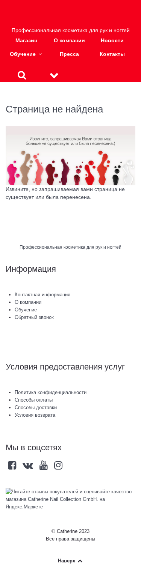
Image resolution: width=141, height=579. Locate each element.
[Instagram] (58, 467)
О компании (28, 302)
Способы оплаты (34, 400)
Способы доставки (36, 407)
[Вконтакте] (28, 467)
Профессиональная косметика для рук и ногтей (70, 247)
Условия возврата (35, 415)
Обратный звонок (34, 317)
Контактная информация (42, 294)
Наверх (67, 561)
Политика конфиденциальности (50, 392)
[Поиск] (22, 74)
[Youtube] (44, 467)
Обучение (26, 310)
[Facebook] (13, 467)
